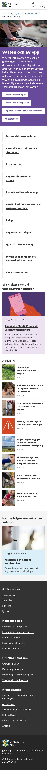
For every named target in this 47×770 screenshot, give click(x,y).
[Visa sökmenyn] (33, 4)
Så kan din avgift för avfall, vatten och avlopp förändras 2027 (28, 460)
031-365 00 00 (9, 762)
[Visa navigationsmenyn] (42, 4)
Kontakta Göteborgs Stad (14, 626)
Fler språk (7, 605)
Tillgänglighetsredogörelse (15, 680)
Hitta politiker (9, 715)
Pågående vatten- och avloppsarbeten (24, 110)
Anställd (6, 725)
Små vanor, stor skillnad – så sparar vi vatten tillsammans (30, 388)
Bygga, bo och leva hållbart (24, 13)
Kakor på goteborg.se (13, 669)
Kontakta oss (11, 118)
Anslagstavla (8, 704)
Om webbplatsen (10, 663)
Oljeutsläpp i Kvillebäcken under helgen (27, 370)
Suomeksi (7, 600)
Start (4, 13)
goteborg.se (8, 750)
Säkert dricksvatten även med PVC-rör (27, 495)
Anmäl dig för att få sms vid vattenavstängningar (21, 327)
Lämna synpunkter (11, 637)
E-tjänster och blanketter (14, 720)
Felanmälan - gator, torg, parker (18, 632)
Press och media (10, 648)
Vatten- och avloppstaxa (17, 102)
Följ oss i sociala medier (14, 643)
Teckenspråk (8, 595)
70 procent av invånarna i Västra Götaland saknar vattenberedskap (30, 408)
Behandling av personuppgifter (17, 674)
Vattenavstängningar (15, 94)
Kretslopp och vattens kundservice (18, 561)
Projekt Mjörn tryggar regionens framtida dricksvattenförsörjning (30, 442)
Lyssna (5, 611)
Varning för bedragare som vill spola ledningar (29, 423)
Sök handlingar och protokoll (16, 709)
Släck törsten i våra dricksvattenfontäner (28, 477)
